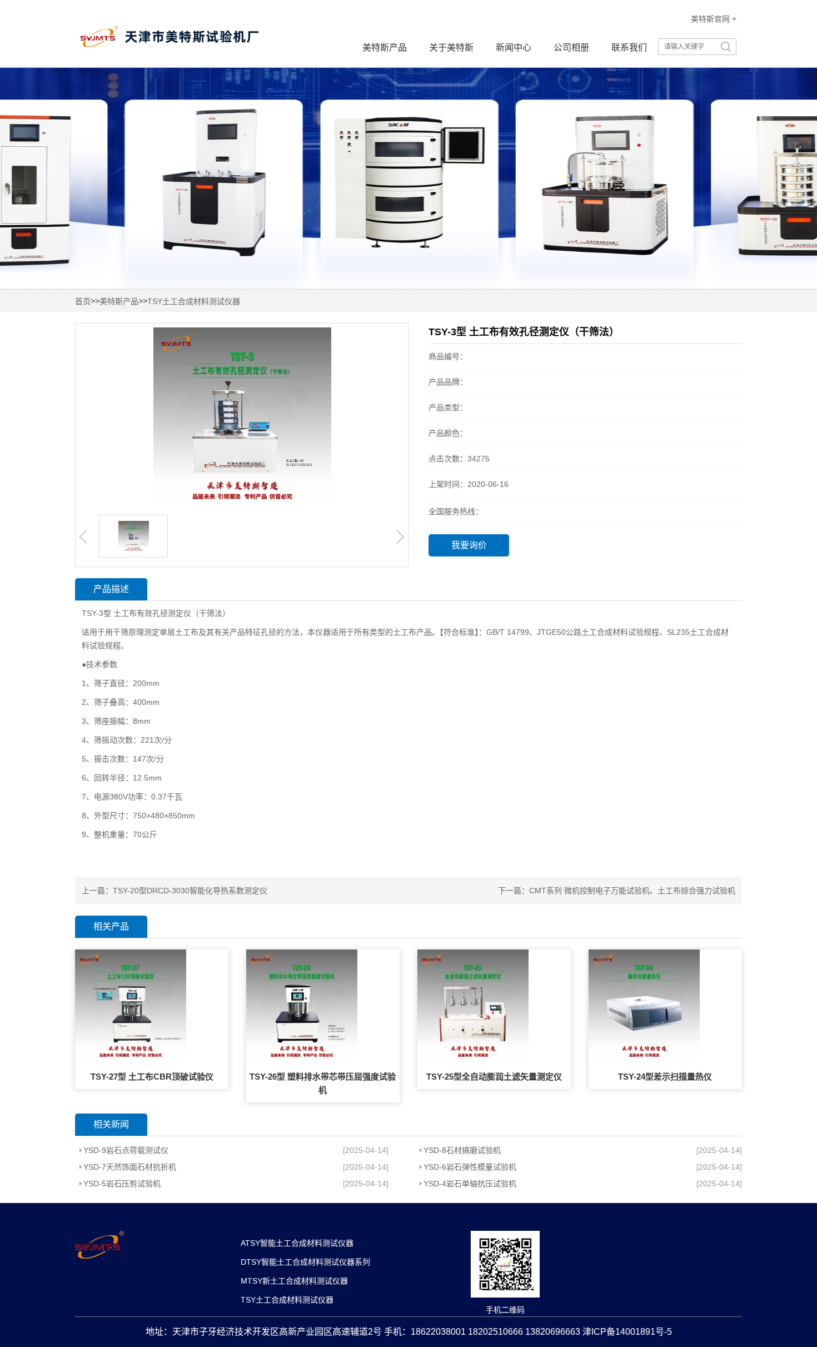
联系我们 (629, 47)
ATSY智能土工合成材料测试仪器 (297, 1243)
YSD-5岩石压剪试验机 (122, 1183)
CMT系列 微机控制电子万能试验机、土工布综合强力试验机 (632, 890)
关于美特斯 (451, 47)
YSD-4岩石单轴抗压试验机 (470, 1183)
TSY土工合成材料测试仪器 (193, 301)
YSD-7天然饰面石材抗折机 (129, 1166)
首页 (83, 301)
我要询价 (469, 545)
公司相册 (571, 47)
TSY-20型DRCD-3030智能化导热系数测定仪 (190, 890)
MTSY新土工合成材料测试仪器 (294, 1280)
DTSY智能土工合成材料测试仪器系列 (305, 1261)
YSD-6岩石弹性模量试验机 (470, 1166)
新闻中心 (513, 47)
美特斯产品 (384, 47)
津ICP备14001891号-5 (627, 1331)
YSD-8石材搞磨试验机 (462, 1150)
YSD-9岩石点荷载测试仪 (125, 1150)
